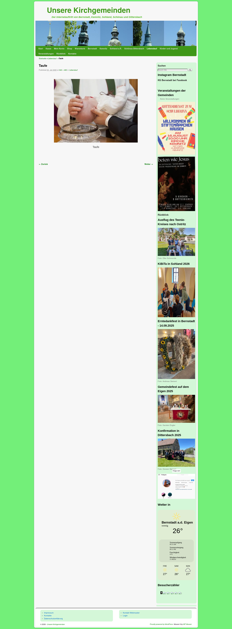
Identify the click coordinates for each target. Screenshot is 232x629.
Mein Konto (59, 48)
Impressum (49, 613)
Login (125, 615)
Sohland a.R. (116, 48)
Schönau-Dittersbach (134, 48)
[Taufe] (96, 111)
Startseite (42, 58)
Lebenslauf (152, 48)
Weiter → (148, 164)
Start (40, 48)
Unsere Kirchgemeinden (88, 10)
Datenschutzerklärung (53, 618)
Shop (69, 48)
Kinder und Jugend (169, 48)
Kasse (48, 48)
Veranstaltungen (46, 53)
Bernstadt (92, 48)
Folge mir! (176, 471)
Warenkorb (80, 48)
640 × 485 (63, 70)
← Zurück (43, 164)
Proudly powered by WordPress (161, 624)
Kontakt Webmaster (131, 613)
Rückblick (61, 53)
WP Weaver (187, 624)
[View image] (176, 128)
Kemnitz (103, 48)
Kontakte (72, 53)
